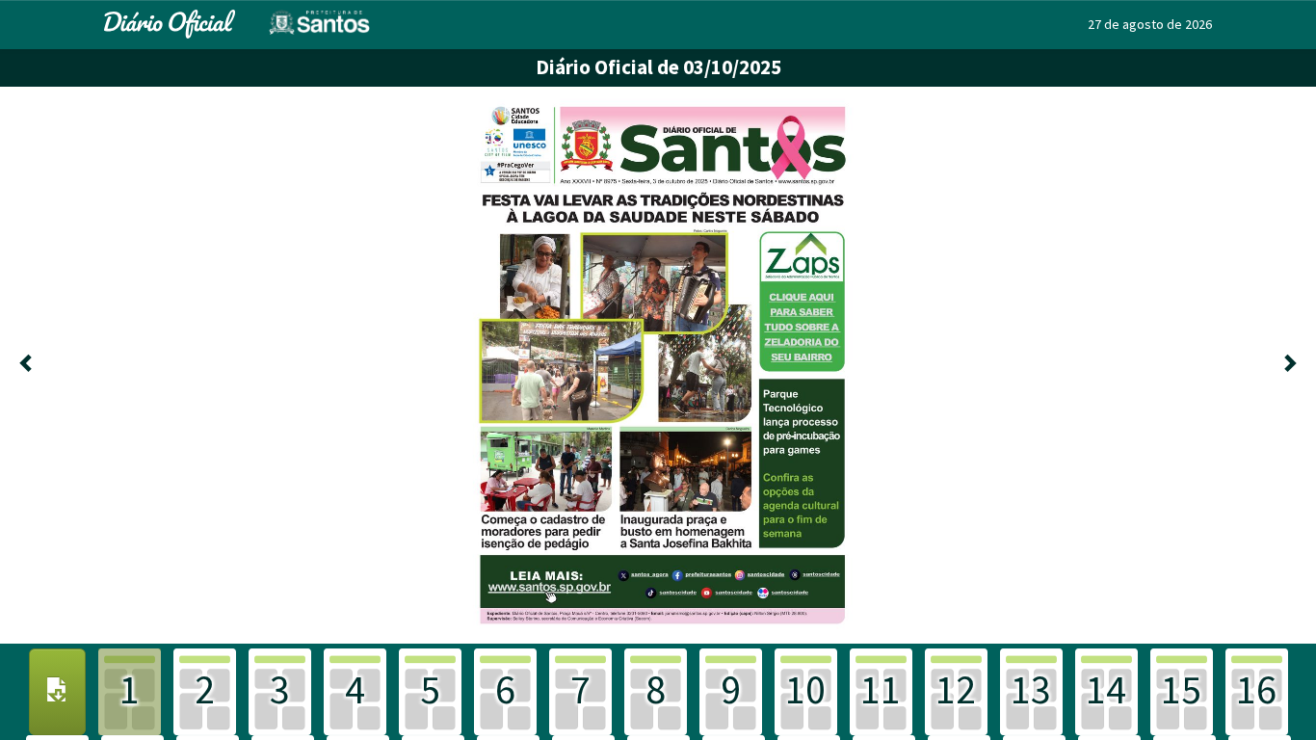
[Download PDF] (57, 691)
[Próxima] (1288, 365)
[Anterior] (27, 365)
